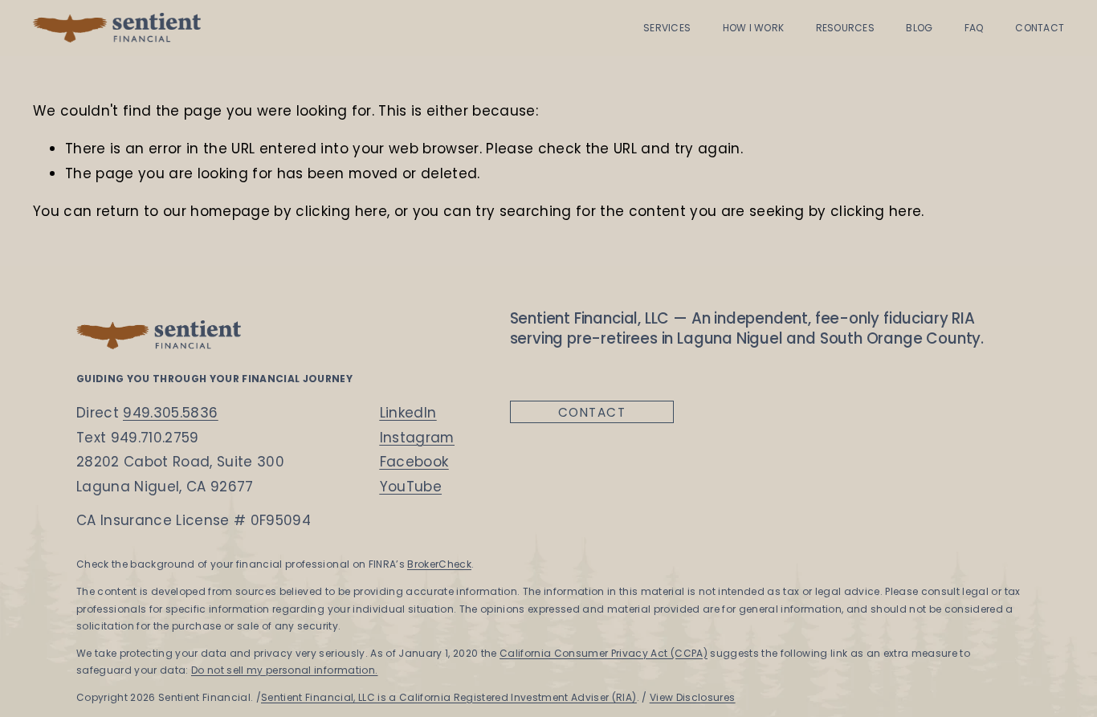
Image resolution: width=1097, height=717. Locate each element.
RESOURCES (845, 28)
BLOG (919, 28)
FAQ (974, 28)
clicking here (341, 211)
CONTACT (1039, 28)
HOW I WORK (753, 28)
